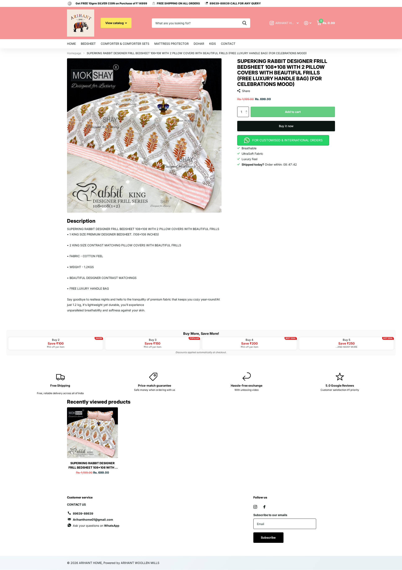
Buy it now (286, 126)
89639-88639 (83, 513)
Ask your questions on (96, 525)
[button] (247, 108)
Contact (228, 43)
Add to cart (293, 112)
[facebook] (264, 507)
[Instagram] (255, 507)
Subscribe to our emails (270, 515)
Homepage (74, 53)
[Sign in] (308, 23)
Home (71, 43)
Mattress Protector (171, 43)
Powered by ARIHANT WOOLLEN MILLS (131, 563)
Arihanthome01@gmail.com (93, 519)
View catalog (114, 23)
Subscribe (268, 537)
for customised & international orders (287, 140)
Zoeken (244, 23)
